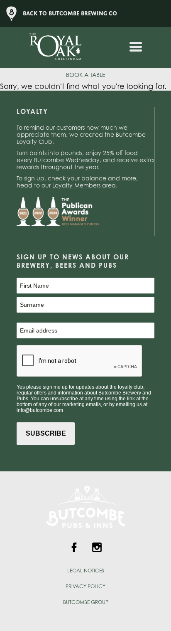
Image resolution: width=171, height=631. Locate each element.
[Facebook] (74, 548)
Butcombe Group (85, 602)
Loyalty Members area (84, 185)
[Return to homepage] (50, 47)
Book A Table (85, 74)
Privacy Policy (85, 586)
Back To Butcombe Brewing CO (70, 13)
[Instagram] (97, 548)
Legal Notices (85, 570)
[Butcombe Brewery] (85, 535)
